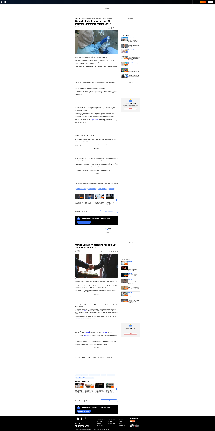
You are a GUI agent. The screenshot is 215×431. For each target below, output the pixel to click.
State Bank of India (82, 310)
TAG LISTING (110, 421)
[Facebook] (113, 28)
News (12, 1)
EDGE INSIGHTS (122, 425)
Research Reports (37, 1)
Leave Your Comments (108, 211)
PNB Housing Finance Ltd (81, 375)
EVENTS (120, 421)
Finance (80, 242)
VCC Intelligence (45, 1)
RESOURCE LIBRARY (111, 423)
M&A (27, 5)
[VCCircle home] (5, 2)
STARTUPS (58, 5)
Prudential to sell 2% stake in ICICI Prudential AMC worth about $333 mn (133, 269)
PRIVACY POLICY (100, 425)
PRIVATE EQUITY (14, 5)
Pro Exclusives (29, 1)
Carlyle (94, 331)
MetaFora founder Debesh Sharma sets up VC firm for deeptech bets (133, 275)
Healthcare (81, 18)
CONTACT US (99, 421)
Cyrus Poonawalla (94, 119)
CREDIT (30, 5)
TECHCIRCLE (121, 419)
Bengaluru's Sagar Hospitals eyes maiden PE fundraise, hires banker (133, 64)
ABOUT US (99, 417)
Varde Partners (104, 332)
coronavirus (96, 63)
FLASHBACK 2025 (52, 5)
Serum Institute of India (81, 188)
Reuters (78, 26)
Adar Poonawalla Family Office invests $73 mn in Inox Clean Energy (89, 202)
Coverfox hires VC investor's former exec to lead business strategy (133, 295)
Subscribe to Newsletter (84, 222)
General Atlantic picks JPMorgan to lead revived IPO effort (99, 391)
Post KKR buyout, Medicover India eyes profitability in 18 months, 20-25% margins (133, 40)
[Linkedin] (117, 28)
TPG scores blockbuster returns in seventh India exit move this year (133, 76)
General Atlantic (87, 332)
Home (76, 18)
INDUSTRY (34, 5)
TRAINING (120, 423)
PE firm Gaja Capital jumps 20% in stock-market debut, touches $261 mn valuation (133, 282)
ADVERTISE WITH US (101, 419)
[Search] (193, 2)
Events (16, 1)
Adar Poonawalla (92, 188)
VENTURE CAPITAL (21, 5)
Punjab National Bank (79, 318)
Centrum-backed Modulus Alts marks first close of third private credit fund (133, 288)
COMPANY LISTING (111, 419)
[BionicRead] (109, 28)
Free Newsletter (54, 1)
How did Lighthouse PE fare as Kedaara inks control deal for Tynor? (133, 52)
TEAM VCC (79, 250)
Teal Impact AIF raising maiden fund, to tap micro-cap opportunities (133, 301)
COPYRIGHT (99, 423)
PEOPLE (39, 5)
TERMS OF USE (110, 417)
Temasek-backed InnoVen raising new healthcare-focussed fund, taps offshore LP (134, 58)
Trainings (21, 1)
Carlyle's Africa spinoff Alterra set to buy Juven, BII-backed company (89, 391)
